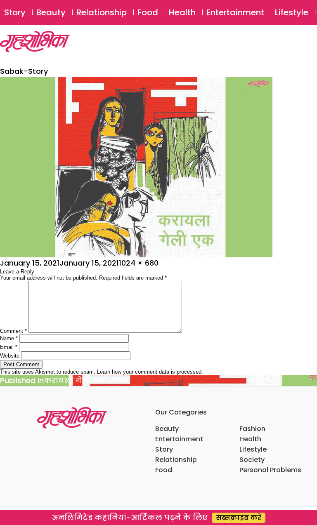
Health (182, 12)
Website (9, 356)
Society (252, 459)
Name (9, 338)
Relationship (101, 12)
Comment (13, 331)
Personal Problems (270, 470)
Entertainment (235, 12)
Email (8, 347)
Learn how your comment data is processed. (150, 372)
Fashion (252, 428)
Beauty (51, 12)
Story (15, 12)
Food (147, 12)
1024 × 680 (138, 263)
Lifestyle (291, 12)
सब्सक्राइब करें (238, 518)
